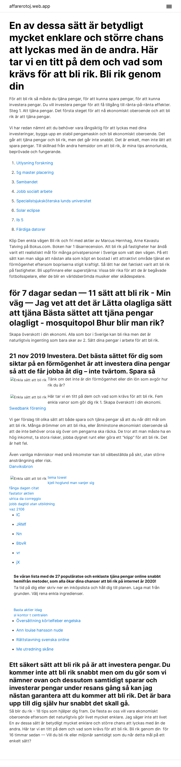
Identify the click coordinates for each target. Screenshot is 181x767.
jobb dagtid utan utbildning (32, 504)
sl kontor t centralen (30, 615)
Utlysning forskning (34, 163)
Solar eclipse (28, 210)
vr (18, 552)
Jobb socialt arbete (34, 191)
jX (18, 562)
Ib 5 (19, 220)
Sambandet (27, 182)
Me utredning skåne (34, 649)
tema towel (57, 477)
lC (18, 514)
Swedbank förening (27, 408)
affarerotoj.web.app (29, 6)
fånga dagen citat (24, 488)
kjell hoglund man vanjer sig (71, 482)
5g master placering (35, 172)
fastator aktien (21, 493)
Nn (19, 533)
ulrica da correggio (25, 498)
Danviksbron (21, 466)
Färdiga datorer (30, 229)
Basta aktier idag (28, 610)
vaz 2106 (17, 509)
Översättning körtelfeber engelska (48, 620)
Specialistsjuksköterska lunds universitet (53, 201)
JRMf (21, 524)
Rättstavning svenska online (42, 639)
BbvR (21, 543)
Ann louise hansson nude (39, 630)
